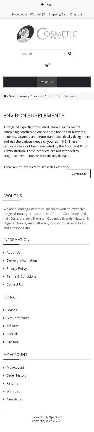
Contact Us (15, 284)
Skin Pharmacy (19, 96)
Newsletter (15, 399)
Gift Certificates (18, 318)
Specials (12, 334)
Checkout (76, 14)
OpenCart (55, 417)
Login (49, 4)
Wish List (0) (37, 14)
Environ (38, 96)
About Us (13, 252)
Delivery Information (22, 260)
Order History (16, 375)
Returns (12, 383)
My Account (19, 14)
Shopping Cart (57, 14)
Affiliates (13, 326)
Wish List (13, 391)
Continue (79, 173)
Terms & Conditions (21, 276)
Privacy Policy (17, 268)
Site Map (13, 342)
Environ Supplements (61, 96)
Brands (12, 310)
